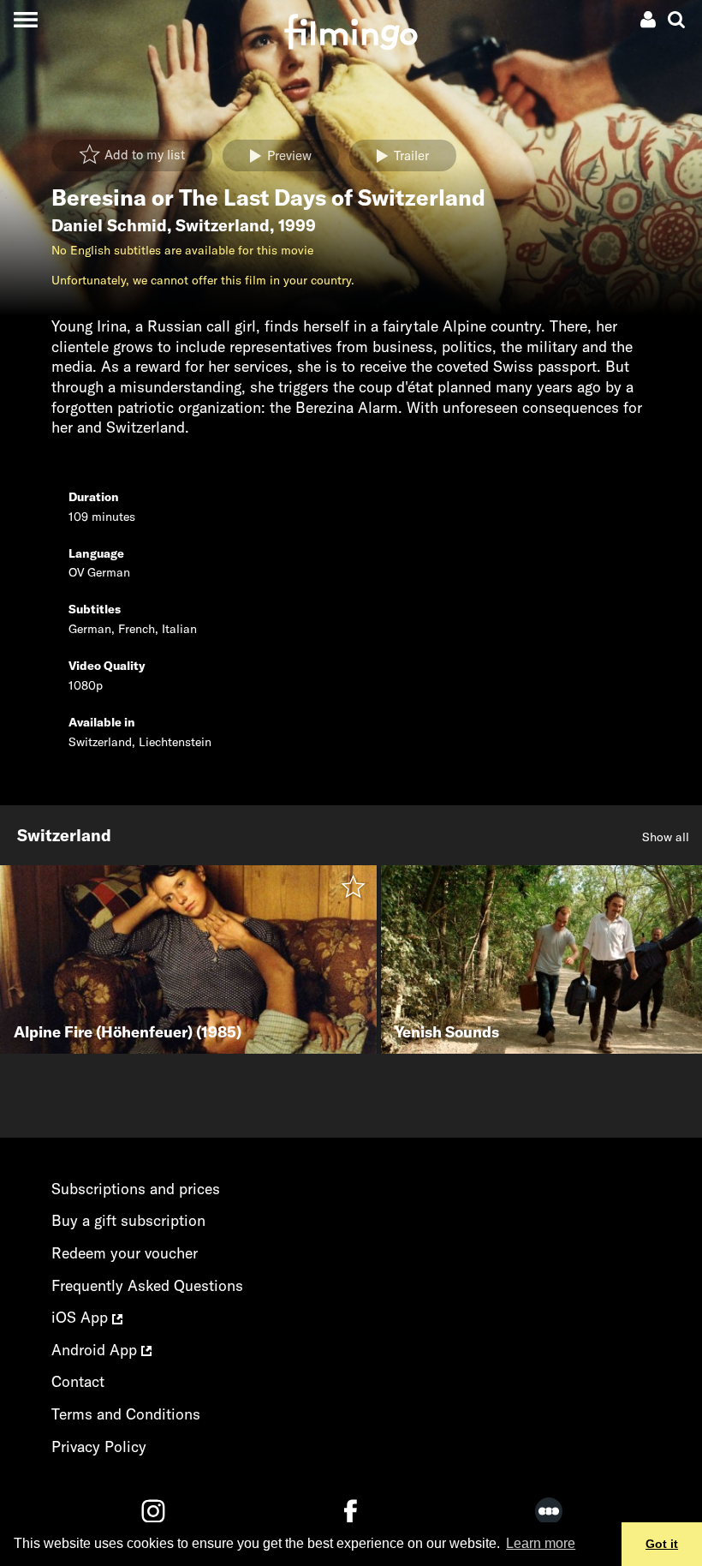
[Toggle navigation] (25, 19)
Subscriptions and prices (135, 1188)
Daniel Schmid (109, 225)
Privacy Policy (98, 1446)
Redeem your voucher (124, 1253)
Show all (665, 837)
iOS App (81, 1317)
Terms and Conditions (125, 1414)
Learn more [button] (540, 1543)
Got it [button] (661, 1544)
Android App (96, 1350)
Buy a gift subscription (128, 1220)
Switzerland (223, 225)
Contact (77, 1381)
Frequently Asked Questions (147, 1285)
